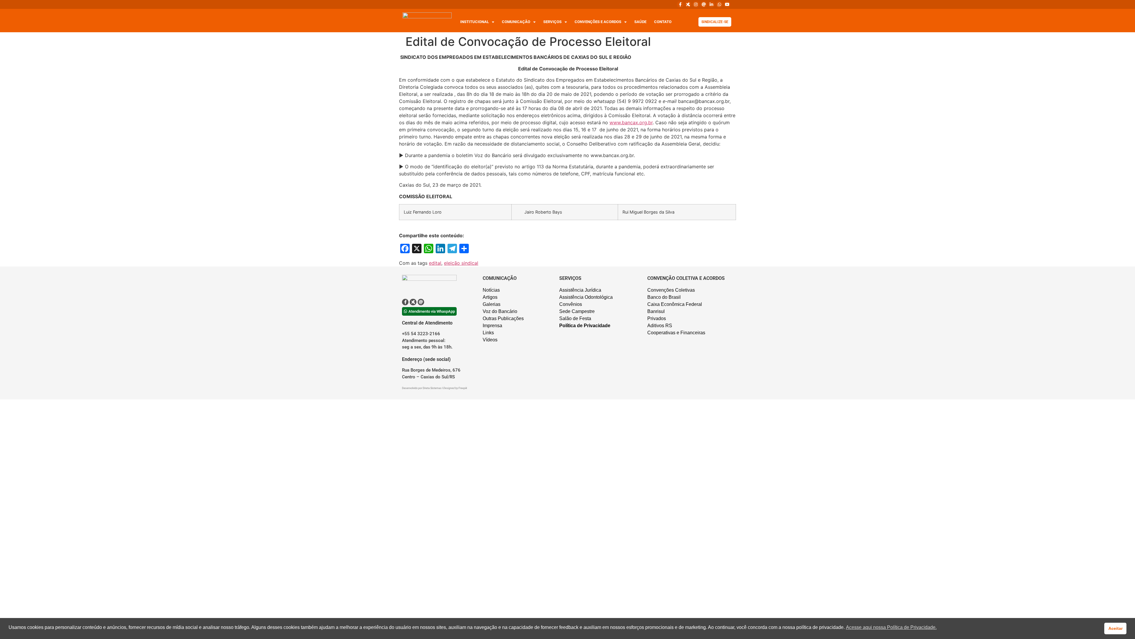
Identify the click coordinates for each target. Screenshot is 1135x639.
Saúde (640, 22)
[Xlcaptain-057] (688, 4)
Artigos (490, 297)
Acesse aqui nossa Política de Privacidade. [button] (891, 627)
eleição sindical (461, 263)
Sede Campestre (577, 311)
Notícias (491, 290)
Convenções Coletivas (671, 290)
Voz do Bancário (500, 311)
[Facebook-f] (680, 4)
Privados (656, 318)
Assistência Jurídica (580, 290)
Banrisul (656, 311)
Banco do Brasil (664, 297)
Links (488, 332)
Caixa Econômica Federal (674, 304)
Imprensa (492, 325)
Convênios (570, 304)
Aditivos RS (659, 325)
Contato (663, 22)
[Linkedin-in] (711, 4)
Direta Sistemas (432, 388)
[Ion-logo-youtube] (727, 4)
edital (435, 263)
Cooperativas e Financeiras (676, 332)
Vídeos (490, 339)
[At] (704, 4)
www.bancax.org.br (631, 122)
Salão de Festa (575, 318)
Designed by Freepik (455, 388)
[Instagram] (696, 4)
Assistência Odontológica (586, 297)
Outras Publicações (503, 318)
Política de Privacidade (584, 325)
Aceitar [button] (1115, 628)
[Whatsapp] (719, 4)
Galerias (491, 304)
